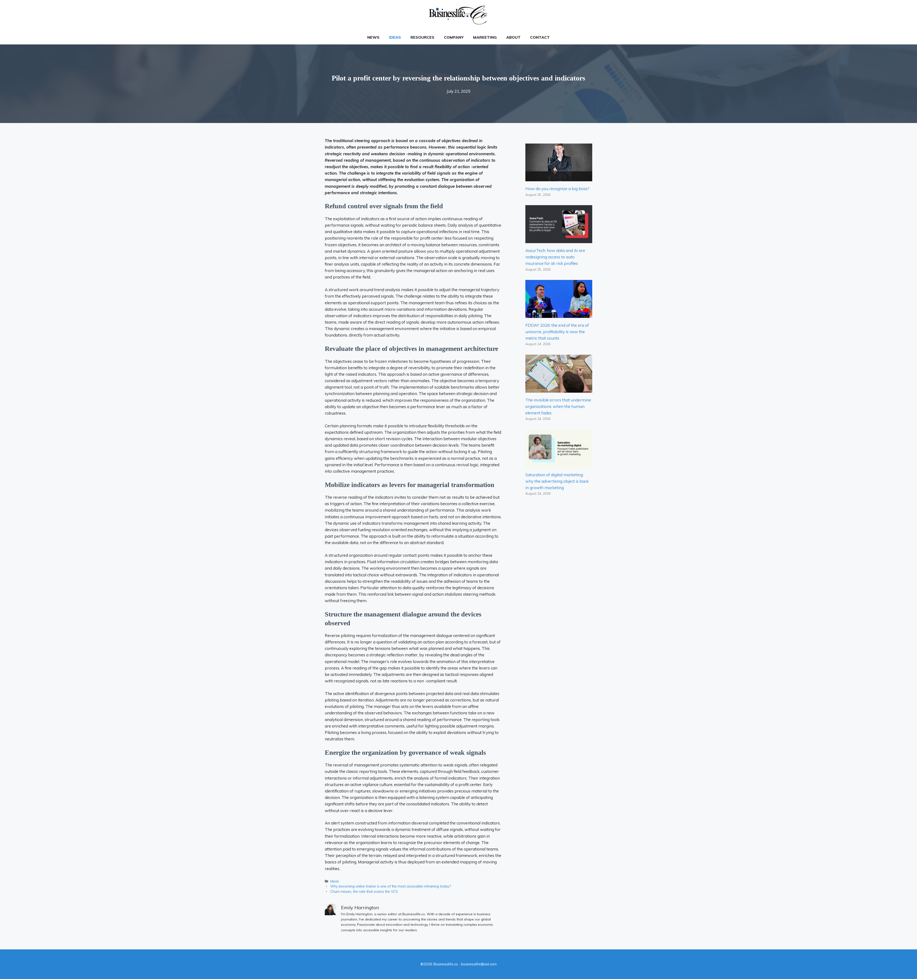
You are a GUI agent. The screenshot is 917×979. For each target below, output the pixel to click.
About (513, 37)
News (373, 37)
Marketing (485, 37)
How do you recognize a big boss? (557, 188)
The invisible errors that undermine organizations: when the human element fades (558, 406)
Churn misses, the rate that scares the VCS (364, 891)
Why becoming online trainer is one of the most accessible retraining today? (390, 886)
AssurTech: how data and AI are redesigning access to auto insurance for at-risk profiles (555, 257)
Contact (540, 37)
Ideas (395, 37)
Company (454, 37)
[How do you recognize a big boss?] (558, 178)
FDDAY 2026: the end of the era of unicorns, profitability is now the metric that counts (557, 332)
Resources (422, 37)
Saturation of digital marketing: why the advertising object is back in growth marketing (557, 481)
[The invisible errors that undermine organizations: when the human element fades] (558, 389)
